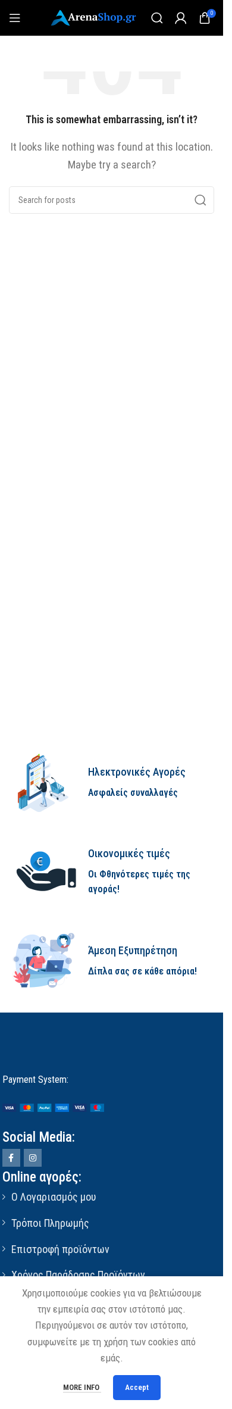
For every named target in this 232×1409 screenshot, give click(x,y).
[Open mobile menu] (15, 18)
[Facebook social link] (11, 1158)
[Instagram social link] (33, 1158)
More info (82, 1387)
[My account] (181, 18)
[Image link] (53, 1107)
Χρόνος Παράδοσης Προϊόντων (78, 1275)
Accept (137, 1387)
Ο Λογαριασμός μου (53, 1197)
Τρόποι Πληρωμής (50, 1223)
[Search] (157, 18)
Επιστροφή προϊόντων (60, 1249)
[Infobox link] (112, 783)
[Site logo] (94, 17)
